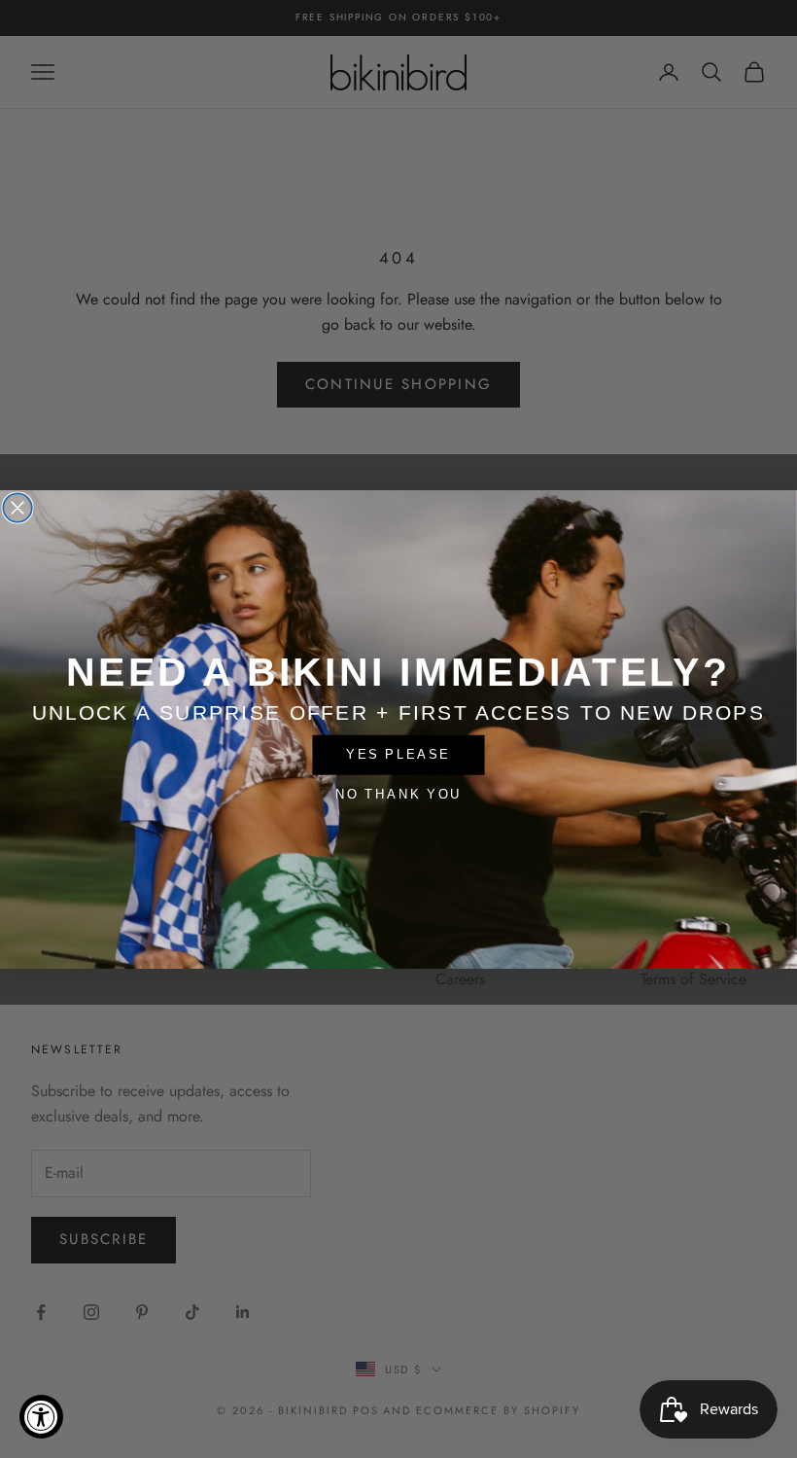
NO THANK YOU (398, 793)
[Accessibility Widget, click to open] (41, 1417)
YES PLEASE (398, 754)
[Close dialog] (17, 507)
